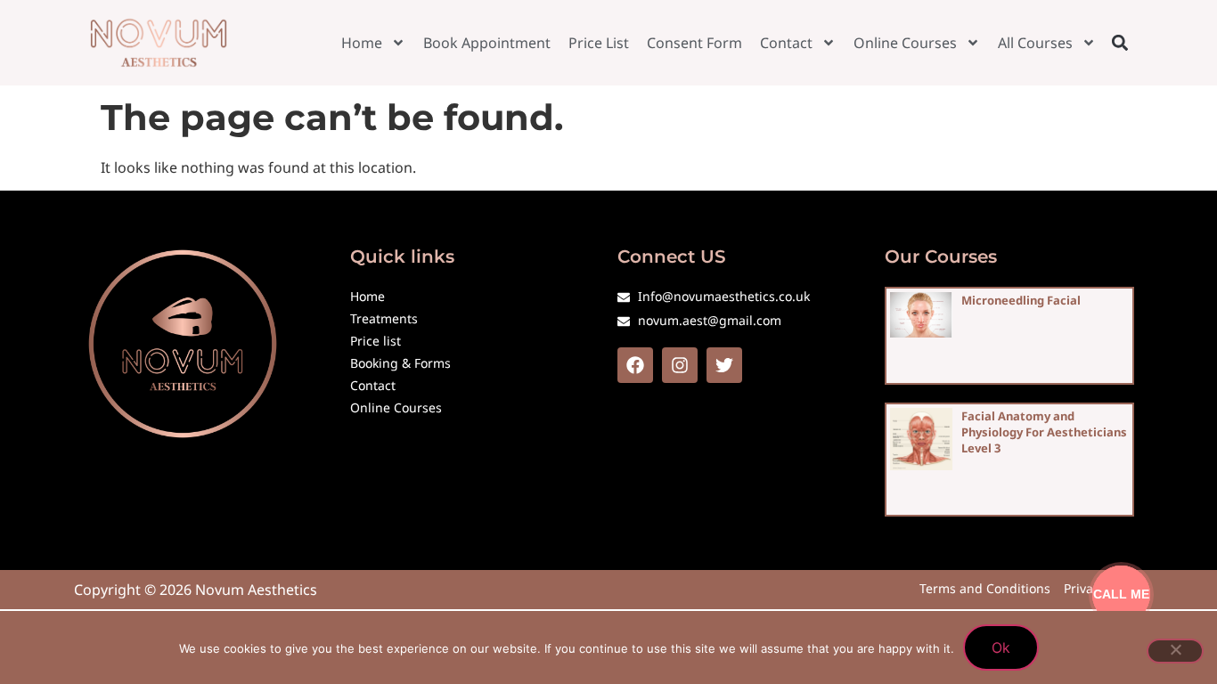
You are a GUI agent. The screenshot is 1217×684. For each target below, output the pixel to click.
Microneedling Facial (1021, 300)
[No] (1175, 651)
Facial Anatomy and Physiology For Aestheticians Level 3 (1044, 432)
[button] (1119, 42)
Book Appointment (487, 43)
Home (361, 43)
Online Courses (905, 43)
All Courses (1035, 43)
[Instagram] (680, 365)
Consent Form (694, 43)
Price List (598, 43)
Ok (1001, 647)
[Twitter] (724, 365)
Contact (786, 43)
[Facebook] (635, 365)
